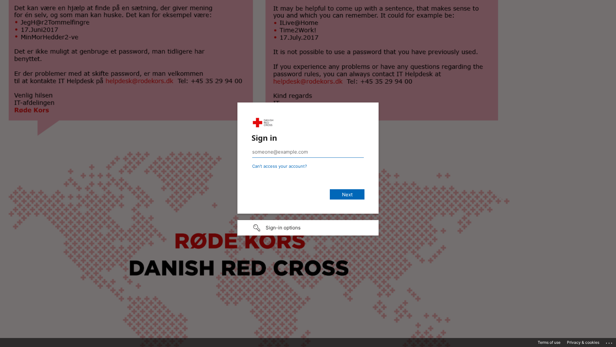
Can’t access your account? (279, 166)
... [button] (609, 341)
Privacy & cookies (583, 342)
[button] (308, 228)
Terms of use (549, 342)
